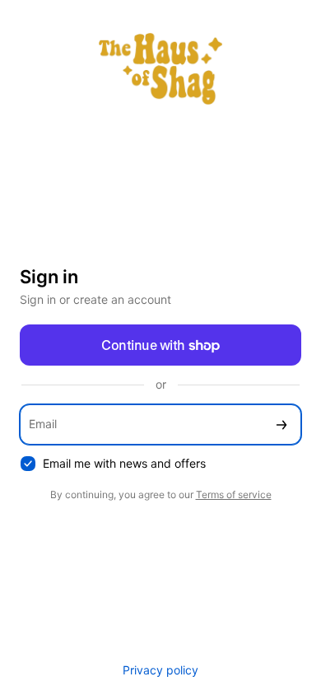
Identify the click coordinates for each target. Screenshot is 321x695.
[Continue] (281, 424)
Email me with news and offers (124, 463)
